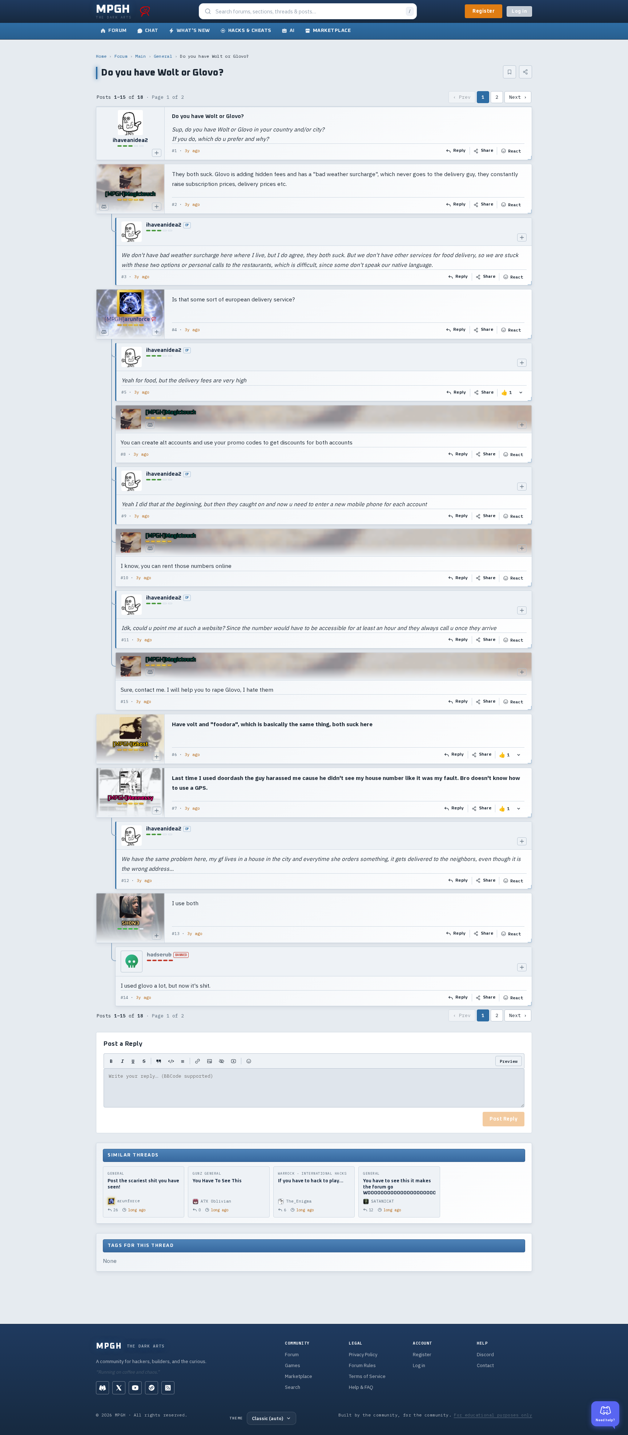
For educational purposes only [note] (493, 1415)
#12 (125, 880)
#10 (124, 577)
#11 (125, 639)
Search (292, 1387)
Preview (509, 1061)
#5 (123, 392)
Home (101, 56)
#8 (123, 454)
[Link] (197, 1061)
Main (140, 56)
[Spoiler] (221, 1061)
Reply (459, 151)
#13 (176, 933)
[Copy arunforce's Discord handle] (104, 332)
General (163, 56)
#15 (124, 701)
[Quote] (158, 1061)
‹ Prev (462, 97)
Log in (519, 11)
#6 (174, 754)
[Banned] (131, 961)
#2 (174, 204)
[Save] (509, 71)
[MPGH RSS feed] (167, 1387)
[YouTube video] (233, 1061)
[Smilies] (248, 1061)
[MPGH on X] (118, 1387)
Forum (121, 56)
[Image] (209, 1061)
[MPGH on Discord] (102, 1387)
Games (292, 1365)
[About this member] (156, 153)
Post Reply (504, 1119)
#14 (124, 997)
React (514, 151)
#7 (174, 808)
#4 (174, 329)
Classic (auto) (267, 1418)
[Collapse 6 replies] (111, 526)
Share (487, 151)
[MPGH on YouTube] (135, 1387)
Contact (485, 1365)
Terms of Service (367, 1376)
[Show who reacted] (521, 393)
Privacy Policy (363, 1354)
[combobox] (308, 11)
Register (483, 11)
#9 (123, 516)
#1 (174, 150)
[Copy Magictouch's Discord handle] (104, 207)
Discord (485, 1354)
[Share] (525, 71)
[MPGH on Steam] (151, 1387)
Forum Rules (362, 1365)
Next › (518, 97)
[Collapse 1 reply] (111, 251)
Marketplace (298, 1376)
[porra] (145, 11)
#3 (123, 276)
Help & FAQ (361, 1387)
